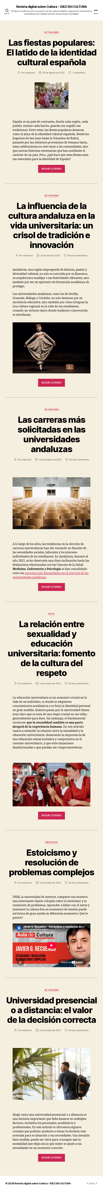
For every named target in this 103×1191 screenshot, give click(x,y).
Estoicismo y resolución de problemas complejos (51, 862)
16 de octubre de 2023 (50, 459)
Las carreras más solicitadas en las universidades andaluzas (51, 434)
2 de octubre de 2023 (50, 882)
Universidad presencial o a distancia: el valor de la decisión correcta (51, 1010)
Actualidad (51, 32)
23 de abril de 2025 (50, 255)
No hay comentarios (77, 255)
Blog (51, 614)
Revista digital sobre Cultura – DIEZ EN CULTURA (43, 1183)
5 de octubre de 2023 (50, 683)
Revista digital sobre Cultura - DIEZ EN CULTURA (51, 6)
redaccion (30, 72)
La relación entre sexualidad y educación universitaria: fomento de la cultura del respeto (51, 648)
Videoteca (51, 842)
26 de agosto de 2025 (54, 72)
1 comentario (78, 72)
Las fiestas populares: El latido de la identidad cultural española (51, 52)
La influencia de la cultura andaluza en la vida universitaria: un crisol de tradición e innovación (51, 225)
